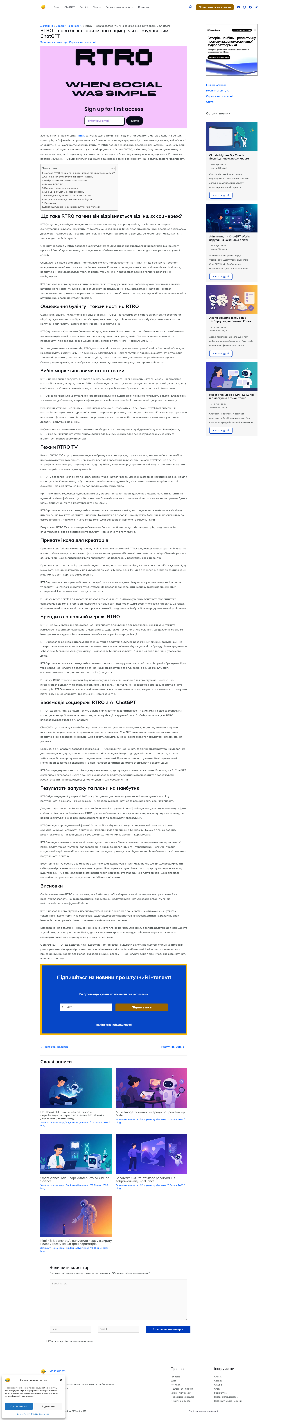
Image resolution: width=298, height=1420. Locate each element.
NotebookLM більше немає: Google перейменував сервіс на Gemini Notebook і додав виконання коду (72, 1115)
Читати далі (221, 195)
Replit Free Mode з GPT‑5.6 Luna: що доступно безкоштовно (231, 396)
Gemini (83, 7)
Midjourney (220, 1392)
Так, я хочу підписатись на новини (71, 1341)
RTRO (81, 135)
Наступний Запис (174, 1046)
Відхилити (48, 1406)
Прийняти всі (18, 1406)
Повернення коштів (182, 1396)
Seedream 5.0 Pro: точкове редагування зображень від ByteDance (145, 1179)
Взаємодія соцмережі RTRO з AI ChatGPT (67, 195)
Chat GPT (219, 1376)
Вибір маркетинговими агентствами (65, 180)
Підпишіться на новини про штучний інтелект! (72, 206)
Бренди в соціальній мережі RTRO (64, 191)
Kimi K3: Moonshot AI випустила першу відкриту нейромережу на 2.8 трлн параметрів (76, 1242)
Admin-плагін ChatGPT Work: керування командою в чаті (229, 238)
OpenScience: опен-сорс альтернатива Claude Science (74, 1179)
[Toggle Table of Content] (111, 168)
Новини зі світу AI (217, 90)
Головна (175, 1376)
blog (42, 1125)
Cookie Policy (23, 1414)
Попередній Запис (54, 1046)
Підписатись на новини (228, 1401)
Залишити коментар (53, 42)
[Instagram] (244, 7)
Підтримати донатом (226, 1396)
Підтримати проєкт (182, 1388)
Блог (57, 7)
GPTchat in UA (57, 1370)
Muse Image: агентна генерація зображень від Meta (150, 1113)
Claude (97, 7)
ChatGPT (69, 7)
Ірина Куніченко (218, 164)
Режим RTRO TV (53, 184)
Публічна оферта (180, 1401)
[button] (60, 1380)
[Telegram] (256, 7)
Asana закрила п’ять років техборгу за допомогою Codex (230, 319)
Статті (210, 101)
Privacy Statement (40, 1414)
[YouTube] (238, 7)
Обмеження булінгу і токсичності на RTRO (68, 176)
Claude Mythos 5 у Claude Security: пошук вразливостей (230, 156)
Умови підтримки (181, 1392)
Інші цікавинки (216, 85)
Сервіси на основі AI (118, 7)
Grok (217, 1388)
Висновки (50, 203)
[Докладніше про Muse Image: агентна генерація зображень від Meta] (151, 1087)
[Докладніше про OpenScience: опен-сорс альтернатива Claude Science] (76, 1153)
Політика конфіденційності (203, 1411)
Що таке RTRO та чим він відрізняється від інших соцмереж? (79, 173)
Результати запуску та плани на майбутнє (68, 199)
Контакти (143, 7)
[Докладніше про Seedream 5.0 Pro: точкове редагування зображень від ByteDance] (151, 1153)
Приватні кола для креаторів (61, 188)
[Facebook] (250, 7)
